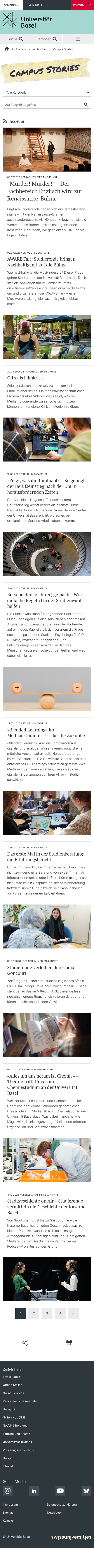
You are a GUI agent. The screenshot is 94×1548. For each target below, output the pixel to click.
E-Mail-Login (11, 1376)
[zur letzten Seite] (73, 1313)
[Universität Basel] (27, 20)
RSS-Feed (17, 121)
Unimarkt (9, 1409)
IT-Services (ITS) (14, 1417)
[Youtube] (60, 1491)
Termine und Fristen (16, 1433)
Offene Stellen (12, 1384)
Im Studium (40, 49)
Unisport (8, 1458)
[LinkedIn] (34, 1491)
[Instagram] (7, 1491)
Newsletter (54, 1512)
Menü (78, 39)
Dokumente (35, 4)
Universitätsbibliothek (17, 1442)
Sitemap (8, 1512)
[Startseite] (7, 49)
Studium (21, 49)
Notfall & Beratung (15, 1425)
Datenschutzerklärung (62, 1504)
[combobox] (47, 92)
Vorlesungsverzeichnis (18, 1450)
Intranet (8, 1466)
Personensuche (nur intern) (22, 1401)
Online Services (13, 1393)
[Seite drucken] (69, 1342)
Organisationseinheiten (13, 4)
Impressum (10, 1504)
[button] (25, 1342)
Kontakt (8, 1520)
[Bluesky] (86, 1491)
